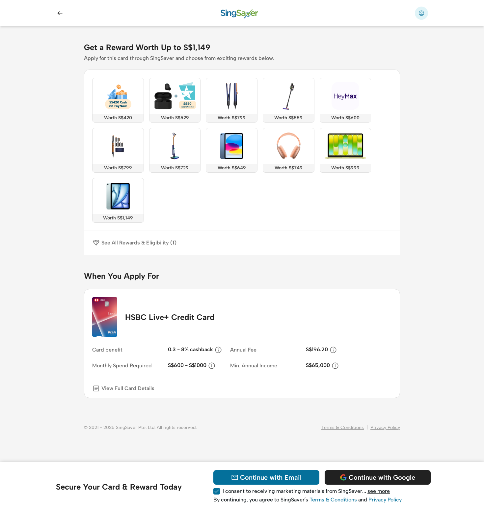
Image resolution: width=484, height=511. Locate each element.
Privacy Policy (385, 427)
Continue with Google (382, 477)
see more (378, 491)
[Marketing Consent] (216, 491)
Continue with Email (271, 477)
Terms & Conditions (342, 427)
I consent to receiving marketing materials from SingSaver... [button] (306, 491)
